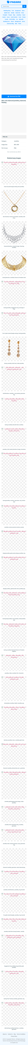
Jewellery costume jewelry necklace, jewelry (14, 527)
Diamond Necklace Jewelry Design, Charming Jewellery (14, 247)
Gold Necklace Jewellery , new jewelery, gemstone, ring (14, 394)
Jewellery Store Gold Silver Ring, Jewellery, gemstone (14, 825)
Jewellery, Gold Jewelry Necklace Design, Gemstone (14, 449)
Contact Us (10, 1034)
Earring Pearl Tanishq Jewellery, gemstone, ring (14, 998)
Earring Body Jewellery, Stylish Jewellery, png (14, 703)
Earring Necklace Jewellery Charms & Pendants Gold (14, 277)
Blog (15, 1034)
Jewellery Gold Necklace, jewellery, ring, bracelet (14, 889)
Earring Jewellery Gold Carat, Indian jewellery (14, 363)
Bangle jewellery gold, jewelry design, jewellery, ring (14, 553)
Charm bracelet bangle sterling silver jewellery (14, 186)
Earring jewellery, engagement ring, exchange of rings (14, 308)
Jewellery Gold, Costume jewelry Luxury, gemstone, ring (14, 844)
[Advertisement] (14, 79)
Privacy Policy (14, 1036)
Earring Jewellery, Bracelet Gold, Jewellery (14, 424)
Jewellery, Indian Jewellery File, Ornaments (14, 673)
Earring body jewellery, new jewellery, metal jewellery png (14, 619)
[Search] (24, 6)
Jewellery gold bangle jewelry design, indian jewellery (14, 802)
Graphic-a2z (15, 1042)
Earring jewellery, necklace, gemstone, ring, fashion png (14, 501)
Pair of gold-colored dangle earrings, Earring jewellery (14, 333)
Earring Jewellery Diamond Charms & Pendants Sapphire (14, 650)
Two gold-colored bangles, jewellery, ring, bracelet (14, 915)
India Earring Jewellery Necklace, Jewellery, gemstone (14, 1029)
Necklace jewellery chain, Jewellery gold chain (14, 740)
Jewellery (16, 141)
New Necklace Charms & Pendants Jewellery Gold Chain (14, 217)
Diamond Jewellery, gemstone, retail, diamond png (14, 867)
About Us (5, 1034)
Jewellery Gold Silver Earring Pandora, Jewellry (14, 931)
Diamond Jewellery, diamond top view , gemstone (14, 768)
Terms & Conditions (21, 1034)
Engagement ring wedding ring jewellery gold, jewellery (14, 966)
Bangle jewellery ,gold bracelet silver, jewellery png (14, 588)
